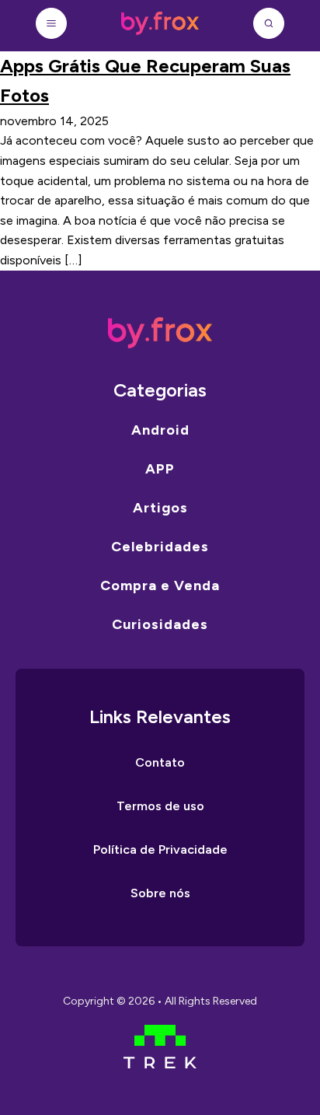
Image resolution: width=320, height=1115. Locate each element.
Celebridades (160, 546)
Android (160, 430)
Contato (160, 762)
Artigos (160, 507)
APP (160, 468)
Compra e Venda (160, 585)
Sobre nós (160, 893)
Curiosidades (160, 624)
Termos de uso (160, 806)
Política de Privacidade (160, 849)
